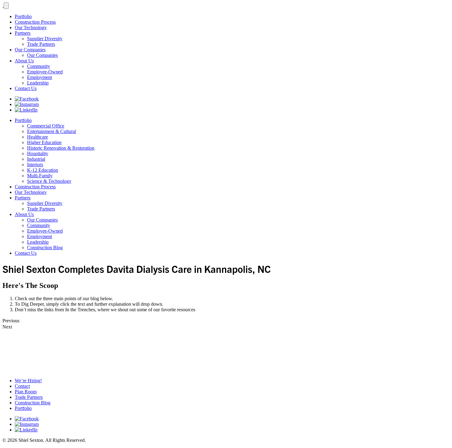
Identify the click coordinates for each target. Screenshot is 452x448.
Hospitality (37, 153)
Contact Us (26, 88)
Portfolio (23, 16)
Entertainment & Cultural (51, 131)
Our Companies (30, 49)
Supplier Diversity (44, 38)
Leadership (38, 82)
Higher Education (44, 142)
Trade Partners (41, 44)
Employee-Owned (45, 71)
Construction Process (35, 22)
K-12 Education (42, 170)
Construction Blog (45, 247)
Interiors (35, 164)
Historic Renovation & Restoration (60, 148)
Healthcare (37, 137)
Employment (39, 77)
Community (38, 66)
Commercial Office (45, 125)
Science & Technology (49, 181)
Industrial (36, 159)
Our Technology (31, 27)
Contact (22, 386)
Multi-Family (40, 175)
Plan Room (26, 391)
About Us (24, 60)
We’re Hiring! (28, 380)
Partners (22, 33)
